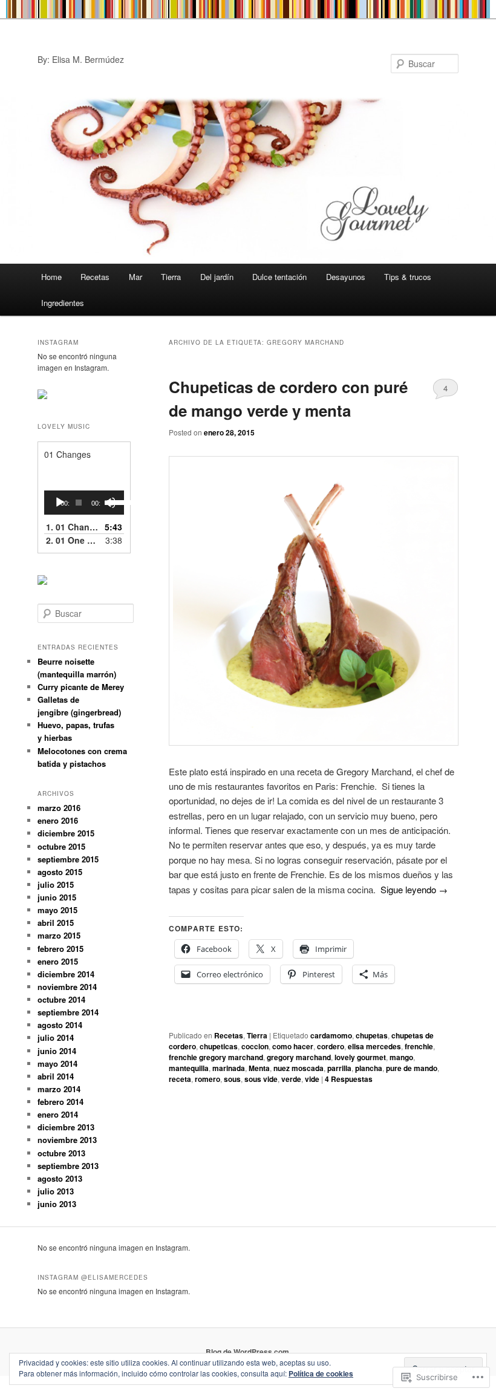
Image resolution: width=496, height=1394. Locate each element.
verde (291, 1078)
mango (401, 1057)
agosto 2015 (60, 872)
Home (51, 276)
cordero (330, 1046)
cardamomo (331, 1035)
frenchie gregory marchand (216, 1057)
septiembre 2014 (68, 1012)
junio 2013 (57, 1204)
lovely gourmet (360, 1057)
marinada (228, 1068)
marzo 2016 (59, 807)
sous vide (261, 1078)
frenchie (419, 1046)
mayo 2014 (57, 1063)
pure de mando (411, 1068)
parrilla (339, 1068)
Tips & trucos (407, 276)
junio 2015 (57, 897)
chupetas (372, 1035)
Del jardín (216, 276)
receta (180, 1078)
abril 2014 (56, 1076)
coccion (255, 1046)
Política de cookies (321, 1373)
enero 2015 (58, 961)
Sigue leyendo (414, 889)
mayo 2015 (57, 910)
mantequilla (189, 1068)
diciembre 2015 (66, 833)
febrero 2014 (60, 1101)
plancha (368, 1068)
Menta (259, 1068)
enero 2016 (58, 820)
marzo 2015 (59, 935)
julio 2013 (56, 1191)
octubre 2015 (61, 846)
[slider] (113, 501)
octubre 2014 (61, 999)
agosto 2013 (60, 1178)
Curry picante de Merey (81, 686)
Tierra (171, 276)
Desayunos (345, 276)
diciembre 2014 (66, 974)
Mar (135, 276)
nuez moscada (298, 1068)
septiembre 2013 (68, 1165)
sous (232, 1078)
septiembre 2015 (68, 859)
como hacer (292, 1046)
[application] (84, 502)
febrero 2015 (60, 948)
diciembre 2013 (66, 1127)
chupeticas (219, 1046)
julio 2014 (56, 1037)
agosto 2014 (60, 1025)
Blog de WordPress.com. (248, 1351)
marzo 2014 (59, 1089)
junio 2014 (57, 1051)
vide (312, 1078)
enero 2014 (58, 1114)
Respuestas (349, 1078)
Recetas (94, 276)
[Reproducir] (60, 503)
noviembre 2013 (67, 1139)
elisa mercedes (374, 1046)
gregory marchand (299, 1057)
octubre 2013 (61, 1153)
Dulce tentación (279, 276)
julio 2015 (56, 884)
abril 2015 (56, 922)
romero (207, 1078)
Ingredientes (62, 302)
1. (72, 527)
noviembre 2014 (67, 986)
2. (72, 540)
